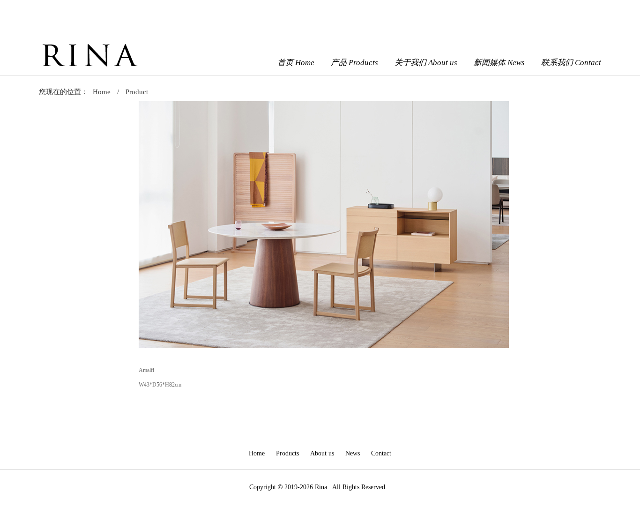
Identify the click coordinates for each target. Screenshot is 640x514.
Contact (381, 453)
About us (322, 453)
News (352, 453)
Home (102, 92)
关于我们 (425, 62)
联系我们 (571, 62)
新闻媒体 (499, 62)
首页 (295, 62)
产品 (354, 62)
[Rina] (89, 70)
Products (287, 453)
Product (137, 92)
